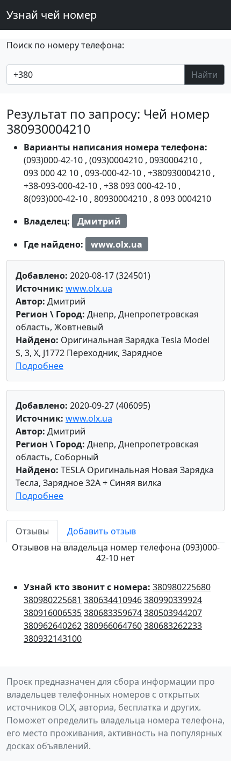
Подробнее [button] (39, 366)
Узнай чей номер (51, 15)
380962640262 (53, 626)
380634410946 (113, 600)
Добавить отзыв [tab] (101, 531)
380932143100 (53, 638)
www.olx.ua (89, 288)
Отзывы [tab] (32, 531)
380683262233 (173, 626)
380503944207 (173, 613)
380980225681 (53, 600)
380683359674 (113, 613)
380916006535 (53, 613)
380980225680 (182, 587)
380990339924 (173, 600)
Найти (204, 75)
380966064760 (113, 626)
